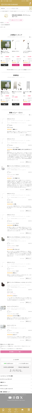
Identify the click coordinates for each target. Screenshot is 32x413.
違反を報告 (22, 135)
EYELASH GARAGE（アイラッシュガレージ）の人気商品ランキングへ (19, 69)
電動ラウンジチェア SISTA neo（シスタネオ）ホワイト (18, 166)
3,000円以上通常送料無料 (8, 367)
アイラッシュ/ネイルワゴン (20, 307)
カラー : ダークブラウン (11, 293)
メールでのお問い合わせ (23, 363)
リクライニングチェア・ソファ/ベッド (17, 167)
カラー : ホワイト (10, 176)
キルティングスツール (11, 325)
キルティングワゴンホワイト (13, 306)
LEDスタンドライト (11, 119)
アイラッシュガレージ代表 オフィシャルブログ (15, 394)
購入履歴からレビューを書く (15, 351)
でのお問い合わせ (8, 363)
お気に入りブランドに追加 (16, 20)
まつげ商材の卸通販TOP (4, 11)
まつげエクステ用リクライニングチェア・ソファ (18, 168)
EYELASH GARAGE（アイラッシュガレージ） (18, 11)
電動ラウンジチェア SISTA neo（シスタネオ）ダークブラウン (19, 283)
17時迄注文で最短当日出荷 (23, 367)
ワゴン (12, 307)
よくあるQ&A (16, 359)
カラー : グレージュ (10, 247)
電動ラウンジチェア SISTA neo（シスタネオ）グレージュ (19, 237)
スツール (12, 326)
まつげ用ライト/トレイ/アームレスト (17, 120)
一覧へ (30, 37)
